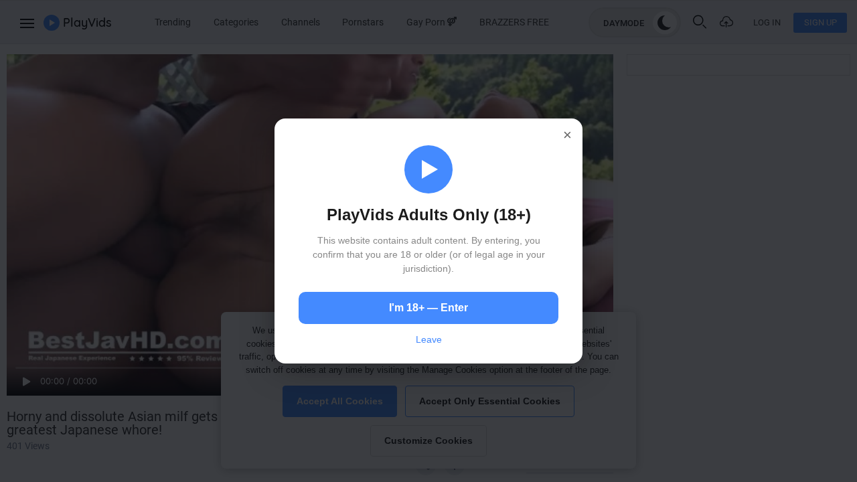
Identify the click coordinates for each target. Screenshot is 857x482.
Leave (429, 339)
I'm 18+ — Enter (428, 307)
